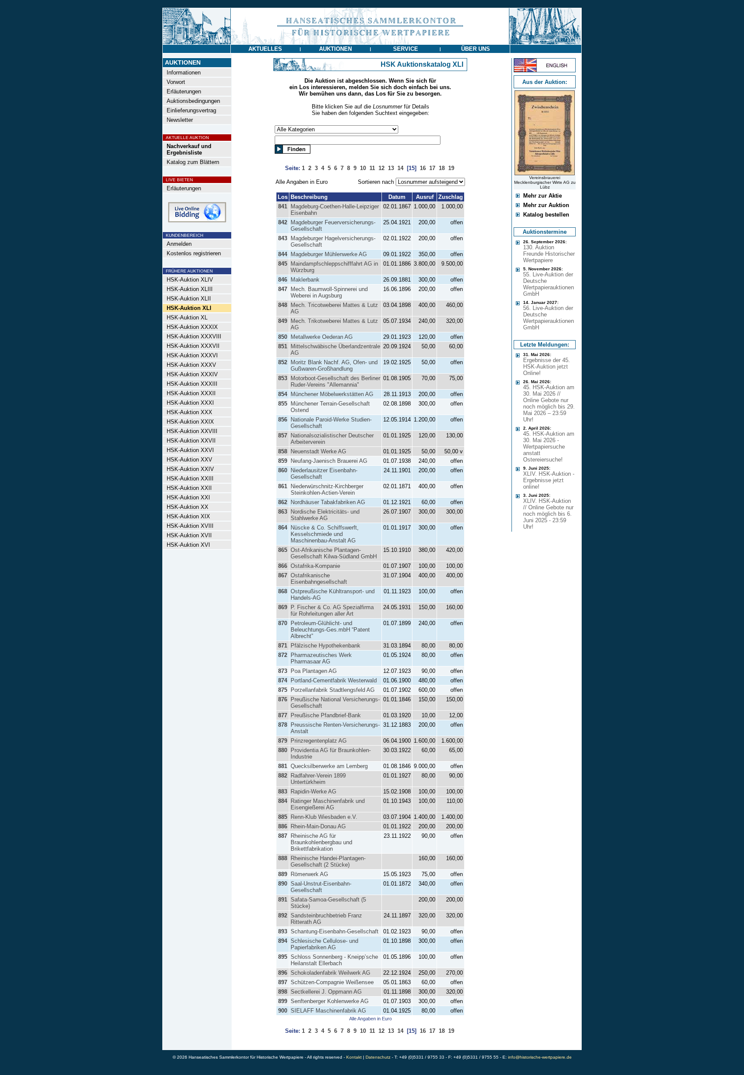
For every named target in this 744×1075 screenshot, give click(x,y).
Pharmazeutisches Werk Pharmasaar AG (321, 658)
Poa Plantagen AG (314, 671)
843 (282, 238)
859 (282, 461)
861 (282, 486)
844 (282, 254)
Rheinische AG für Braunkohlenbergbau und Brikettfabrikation (321, 842)
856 (282, 419)
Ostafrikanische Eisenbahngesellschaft (319, 578)
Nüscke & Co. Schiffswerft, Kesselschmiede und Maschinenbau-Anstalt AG (325, 534)
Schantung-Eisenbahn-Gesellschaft (334, 931)
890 (282, 883)
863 (282, 511)
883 (282, 791)
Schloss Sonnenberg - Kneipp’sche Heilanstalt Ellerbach (334, 960)
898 (282, 991)
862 (282, 502)
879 (282, 740)
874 (282, 680)
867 (282, 575)
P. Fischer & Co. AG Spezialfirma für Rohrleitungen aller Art (332, 610)
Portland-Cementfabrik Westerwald (334, 680)
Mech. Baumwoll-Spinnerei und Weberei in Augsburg (329, 292)
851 (282, 346)
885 (282, 817)
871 (282, 645)
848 (282, 305)
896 (282, 973)
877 (282, 715)
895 (282, 957)
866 (282, 566)
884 (282, 801)
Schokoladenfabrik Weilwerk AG (330, 973)
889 (282, 874)
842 (282, 222)
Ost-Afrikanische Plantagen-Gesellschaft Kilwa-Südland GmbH (334, 553)
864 (282, 527)
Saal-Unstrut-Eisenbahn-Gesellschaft (321, 886)
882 (282, 775)
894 (282, 941)
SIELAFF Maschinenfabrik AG (328, 1010)
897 (282, 982)
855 (282, 403)
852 (282, 362)
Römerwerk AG (309, 874)
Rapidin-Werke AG (313, 791)
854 (282, 394)
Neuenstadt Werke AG (318, 451)
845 (282, 263)
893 (282, 931)
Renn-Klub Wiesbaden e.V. (324, 817)
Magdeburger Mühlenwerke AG (329, 254)
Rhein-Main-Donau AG (318, 826)
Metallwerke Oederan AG (322, 337)
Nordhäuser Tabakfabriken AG (328, 502)
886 (282, 826)
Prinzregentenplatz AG (319, 740)
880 (282, 750)
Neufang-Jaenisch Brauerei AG (329, 461)
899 (282, 1001)
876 (282, 699)
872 (282, 655)
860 (282, 470)
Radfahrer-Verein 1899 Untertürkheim (318, 778)
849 (282, 321)
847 (282, 289)
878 (282, 725)
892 (282, 915)
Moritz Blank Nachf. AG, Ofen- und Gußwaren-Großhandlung (334, 365)
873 (282, 671)
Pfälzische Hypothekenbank (325, 645)
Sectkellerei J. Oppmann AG (326, 991)
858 (282, 451)
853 (282, 378)
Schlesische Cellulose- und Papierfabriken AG (324, 944)
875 (282, 690)
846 (282, 279)
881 (282, 766)
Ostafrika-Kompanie (315, 566)
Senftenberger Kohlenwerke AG (330, 1001)
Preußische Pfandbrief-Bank (326, 715)
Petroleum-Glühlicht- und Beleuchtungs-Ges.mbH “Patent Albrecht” (330, 629)
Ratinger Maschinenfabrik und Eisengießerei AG (328, 804)
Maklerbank (305, 279)
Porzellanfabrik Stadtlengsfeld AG (333, 690)
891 (282, 899)
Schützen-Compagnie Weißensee (332, 982)
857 (282, 435)
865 (282, 550)
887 (282, 836)
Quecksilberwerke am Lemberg (329, 766)
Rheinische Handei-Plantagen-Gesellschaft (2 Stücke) (328, 861)
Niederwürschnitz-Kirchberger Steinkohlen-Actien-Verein (327, 489)
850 (282, 337)
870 (282, 623)
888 (282, 858)
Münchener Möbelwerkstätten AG (332, 394)
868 (282, 591)
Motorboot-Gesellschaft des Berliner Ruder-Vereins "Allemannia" (335, 381)
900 (282, 1010)
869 (282, 607)
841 (282, 206)
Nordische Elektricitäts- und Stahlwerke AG (325, 514)
